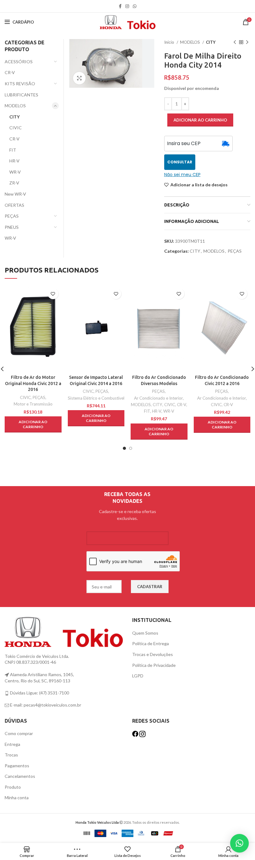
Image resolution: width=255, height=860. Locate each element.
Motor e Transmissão (33, 403)
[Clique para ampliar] (79, 78)
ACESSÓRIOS (19, 61)
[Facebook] (135, 733)
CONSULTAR (179, 162)
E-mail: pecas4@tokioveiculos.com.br (45, 704)
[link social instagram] (127, 6)
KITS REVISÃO (20, 83)
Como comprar (19, 733)
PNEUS (12, 227)
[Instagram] (142, 733)
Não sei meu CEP (182, 174)
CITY (211, 42)
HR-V (14, 160)
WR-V (15, 172)
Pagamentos (17, 765)
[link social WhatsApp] (134, 6)
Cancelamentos (20, 776)
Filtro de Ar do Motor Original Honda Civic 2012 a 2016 (33, 383)
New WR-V (15, 194)
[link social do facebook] (120, 6)
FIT (12, 150)
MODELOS (190, 42)
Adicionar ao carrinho (200, 119)
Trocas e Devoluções (152, 654)
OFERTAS (14, 205)
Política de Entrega (150, 643)
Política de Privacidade (154, 665)
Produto (13, 787)
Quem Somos (145, 633)
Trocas (11, 754)
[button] (33, 424)
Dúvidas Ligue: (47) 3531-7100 (39, 692)
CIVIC (15, 127)
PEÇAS (235, 251)
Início (169, 42)
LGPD (137, 675)
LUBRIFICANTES (21, 94)
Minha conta (17, 797)
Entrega (12, 744)
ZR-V (14, 182)
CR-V (10, 72)
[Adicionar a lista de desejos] (53, 293)
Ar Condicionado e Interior (158, 398)
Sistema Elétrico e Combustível (96, 398)
